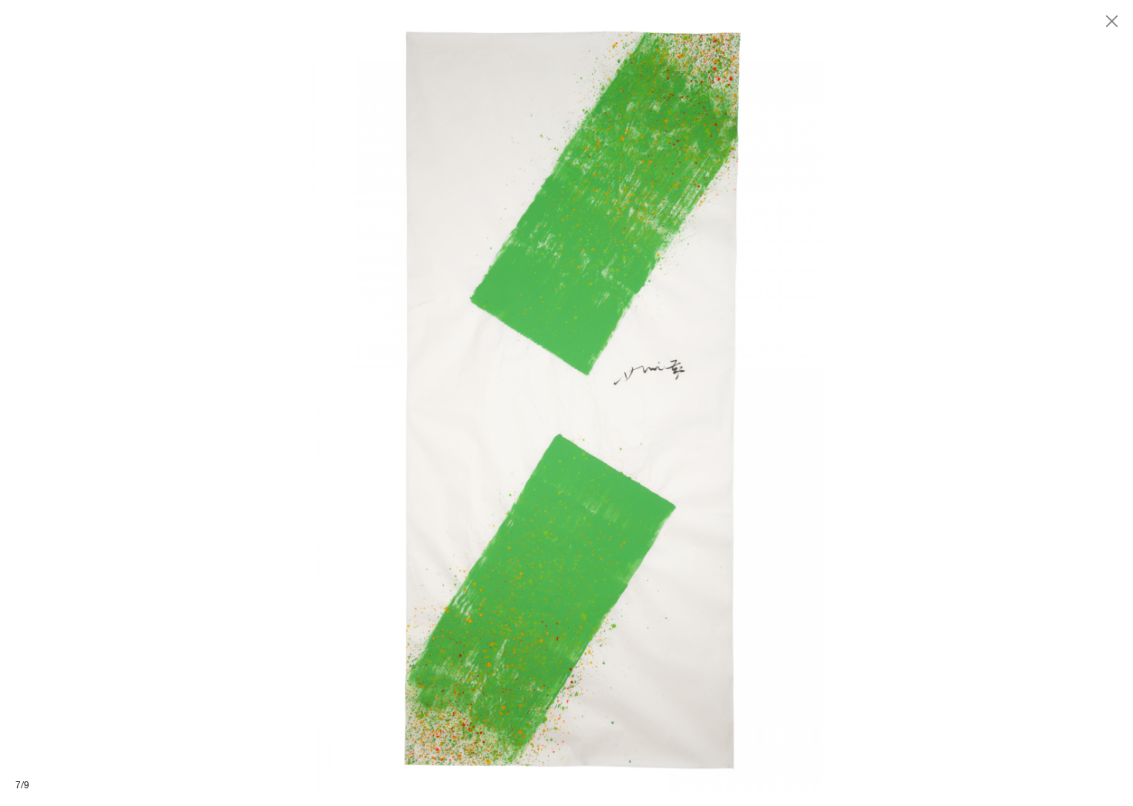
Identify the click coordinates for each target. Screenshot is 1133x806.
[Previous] (283, 403)
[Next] (849, 403)
